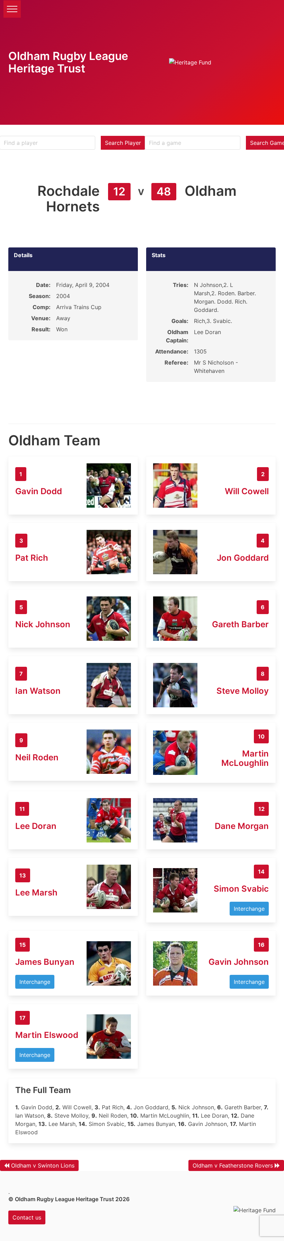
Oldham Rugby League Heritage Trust (68, 62)
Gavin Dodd (38, 491)
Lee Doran (35, 826)
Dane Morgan (242, 826)
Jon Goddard (243, 558)
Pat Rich (31, 558)
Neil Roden (37, 757)
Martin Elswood (46, 1035)
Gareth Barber (240, 624)
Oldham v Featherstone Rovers (233, 1165)
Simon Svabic (241, 889)
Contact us (26, 1217)
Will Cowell (247, 491)
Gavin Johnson (238, 962)
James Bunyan (44, 962)
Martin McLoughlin (245, 758)
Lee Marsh (36, 893)
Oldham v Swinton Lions (42, 1165)
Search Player (123, 142)
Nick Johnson (42, 624)
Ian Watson (38, 691)
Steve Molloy (242, 691)
